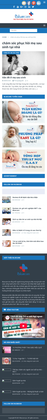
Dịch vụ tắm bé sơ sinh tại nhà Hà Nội (27, 219)
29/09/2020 (17, 200)
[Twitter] (33, 7)
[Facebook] (14, 7)
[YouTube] (18, 7)
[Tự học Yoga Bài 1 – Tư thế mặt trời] (6, 361)
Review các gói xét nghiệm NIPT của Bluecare (27, 209)
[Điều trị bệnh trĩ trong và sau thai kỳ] (6, 232)
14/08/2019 (17, 350)
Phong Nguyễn (19, 81)
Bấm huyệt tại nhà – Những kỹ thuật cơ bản (28, 392)
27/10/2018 (17, 374)
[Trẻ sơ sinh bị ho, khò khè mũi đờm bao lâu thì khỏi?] (6, 243)
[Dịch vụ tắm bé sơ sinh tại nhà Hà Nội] (6, 221)
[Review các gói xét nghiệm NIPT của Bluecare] (6, 210)
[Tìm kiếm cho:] (23, 30)
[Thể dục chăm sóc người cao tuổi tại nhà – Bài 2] (6, 372)
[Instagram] (25, 7)
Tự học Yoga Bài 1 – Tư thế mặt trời (25, 358)
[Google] (22, 7)
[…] (36, 89)
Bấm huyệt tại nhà (19, 381)
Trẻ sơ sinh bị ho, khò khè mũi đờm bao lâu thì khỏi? (28, 242)
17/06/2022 (17, 213)
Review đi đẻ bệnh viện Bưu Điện (25, 197)
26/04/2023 (17, 222)
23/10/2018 (17, 361)
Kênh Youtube (13, 310)
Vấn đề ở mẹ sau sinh (14, 77)
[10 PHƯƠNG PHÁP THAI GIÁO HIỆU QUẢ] (6, 350)
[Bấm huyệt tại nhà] (6, 383)
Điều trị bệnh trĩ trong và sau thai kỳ (27, 230)
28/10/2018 (17, 383)
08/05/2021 (7, 81)
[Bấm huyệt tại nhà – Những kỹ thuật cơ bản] (6, 394)
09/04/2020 (17, 233)
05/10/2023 (17, 246)
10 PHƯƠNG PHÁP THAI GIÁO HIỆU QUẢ (27, 347)
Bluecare (22, 418)
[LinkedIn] (29, 7)
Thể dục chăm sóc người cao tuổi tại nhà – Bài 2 (28, 371)
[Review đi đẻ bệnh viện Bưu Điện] (6, 199)
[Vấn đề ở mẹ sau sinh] (23, 63)
